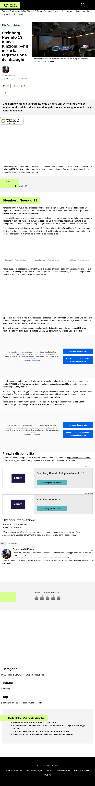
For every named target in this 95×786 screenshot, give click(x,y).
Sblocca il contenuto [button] (78, 351)
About (3, 543)
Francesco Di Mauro (23, 549)
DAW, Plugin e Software (12, 25)
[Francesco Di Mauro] (6, 554)
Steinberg (16, 527)
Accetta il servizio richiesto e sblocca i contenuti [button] (78, 360)
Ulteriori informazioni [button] (32, 361)
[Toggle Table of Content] (14, 186)
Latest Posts (13, 543)
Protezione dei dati (14, 770)
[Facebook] (91, 549)
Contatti (49, 770)
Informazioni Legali (34, 770)
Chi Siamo (84, 770)
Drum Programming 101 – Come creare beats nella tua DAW (41, 731)
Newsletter (47, 775)
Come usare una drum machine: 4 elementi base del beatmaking (43, 734)
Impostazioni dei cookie (66, 770)
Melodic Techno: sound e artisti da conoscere (34, 722)
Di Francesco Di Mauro (9, 76)
